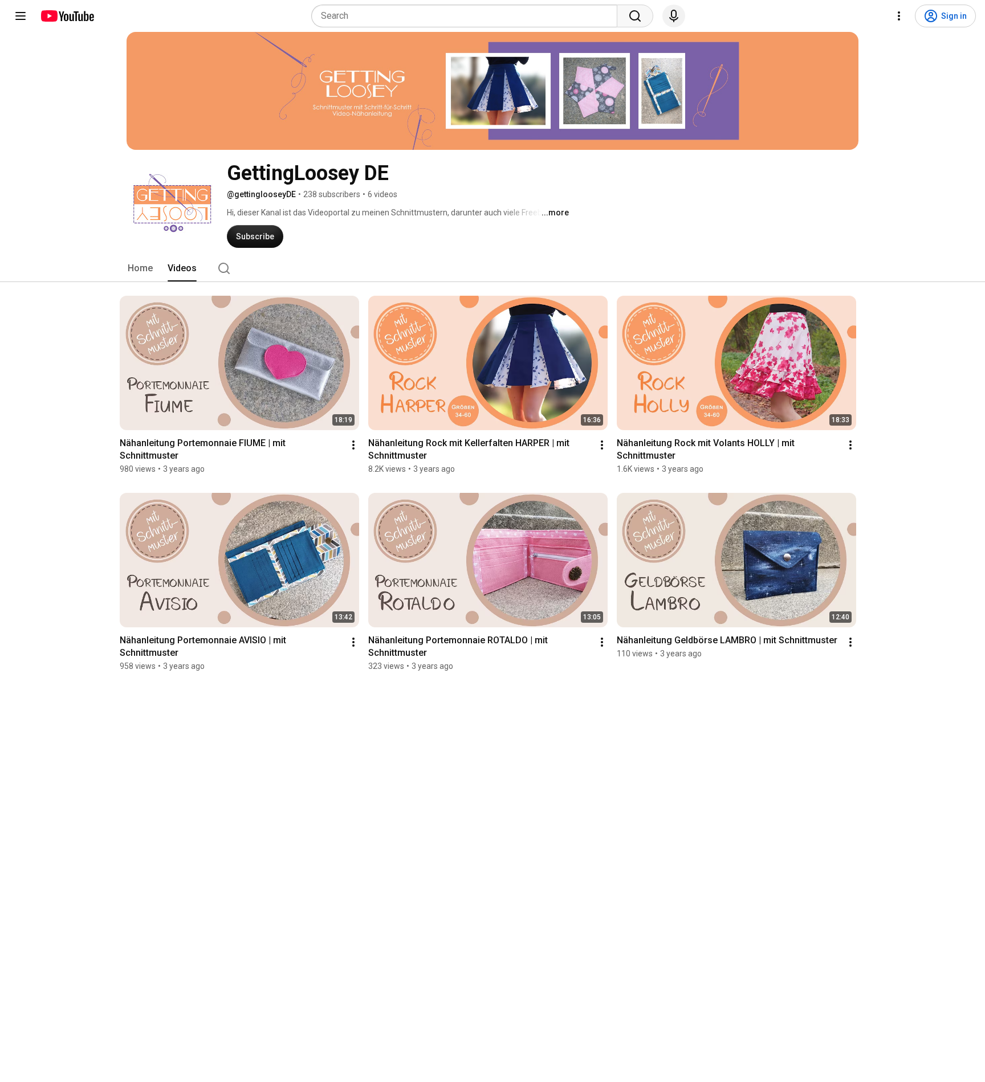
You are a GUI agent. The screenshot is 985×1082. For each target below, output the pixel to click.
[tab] (140, 268)
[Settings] (899, 16)
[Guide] (20, 16)
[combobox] (467, 16)
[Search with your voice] (673, 16)
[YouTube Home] (67, 16)
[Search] (635, 16)
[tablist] (492, 268)
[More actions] (353, 445)
